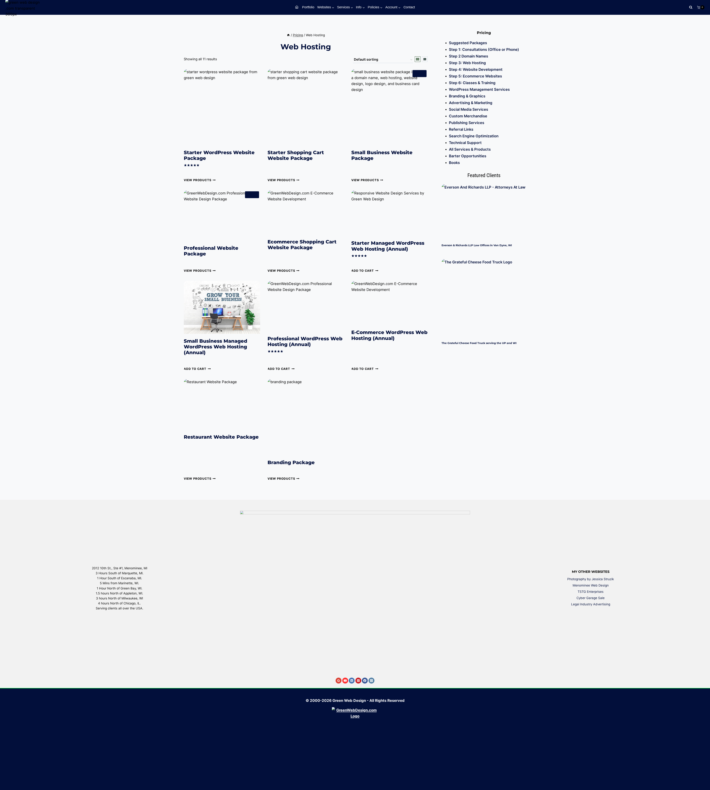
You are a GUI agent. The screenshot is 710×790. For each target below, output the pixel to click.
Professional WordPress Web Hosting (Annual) (305, 341)
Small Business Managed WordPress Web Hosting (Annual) (215, 346)
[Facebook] (365, 681)
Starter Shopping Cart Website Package (296, 155)
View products (197, 180)
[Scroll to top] (704, 774)
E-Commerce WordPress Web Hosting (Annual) (389, 335)
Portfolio (308, 7)
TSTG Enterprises (591, 592)
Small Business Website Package (382, 155)
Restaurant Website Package (221, 437)
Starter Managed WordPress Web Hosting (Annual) (387, 246)
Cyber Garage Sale (591, 598)
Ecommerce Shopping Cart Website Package (302, 244)
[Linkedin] (352, 681)
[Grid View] (417, 59)
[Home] (288, 35)
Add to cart (362, 270)
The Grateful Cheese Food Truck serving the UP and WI (479, 343)
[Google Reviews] (339, 681)
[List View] (425, 59)
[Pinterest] (358, 681)
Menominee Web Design (591, 585)
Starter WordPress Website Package (219, 155)
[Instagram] (371, 681)
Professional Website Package (211, 251)
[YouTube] (345, 681)
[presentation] (484, 212)
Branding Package (291, 462)
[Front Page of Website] (297, 7)
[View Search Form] (691, 7)
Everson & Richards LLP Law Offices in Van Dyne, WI (477, 245)
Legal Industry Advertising (590, 604)
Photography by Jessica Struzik (590, 579)
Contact (409, 7)
